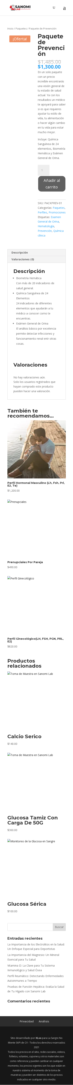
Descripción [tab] (19, 252)
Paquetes (21, 28)
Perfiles (42, 212)
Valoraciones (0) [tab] (22, 259)
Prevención (45, 231)
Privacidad (27, 1021)
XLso (38, 1038)
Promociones (57, 212)
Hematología (46, 226)
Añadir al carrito (52, 184)
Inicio (10, 28)
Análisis (44, 1021)
